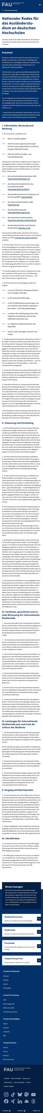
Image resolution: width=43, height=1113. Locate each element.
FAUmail (6, 976)
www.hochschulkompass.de (19, 179)
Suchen (35, 1111)
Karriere (6, 1055)
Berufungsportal (8, 1004)
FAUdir (5, 1024)
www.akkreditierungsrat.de (18, 212)
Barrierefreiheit (19, 1082)
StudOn (5, 980)
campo (5, 984)
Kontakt (6, 1078)
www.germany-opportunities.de (26, 238)
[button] (21, 919)
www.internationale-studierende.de (22, 220)
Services (20, 1111)
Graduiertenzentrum (10, 1012)
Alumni (5, 1047)
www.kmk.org (13, 205)
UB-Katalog (7, 988)
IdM (4, 1036)
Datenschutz (8, 1082)
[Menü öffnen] (40, 5)
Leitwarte (6, 1032)
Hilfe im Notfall (16, 1078)
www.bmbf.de (26, 197)
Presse (5, 1051)
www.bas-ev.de (24, 228)
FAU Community (8, 1059)
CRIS (4, 1000)
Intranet (6, 1028)
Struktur (5, 1111)
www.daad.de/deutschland (18, 189)
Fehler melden (9, 1086)
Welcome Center (8, 1008)
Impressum (26, 1078)
